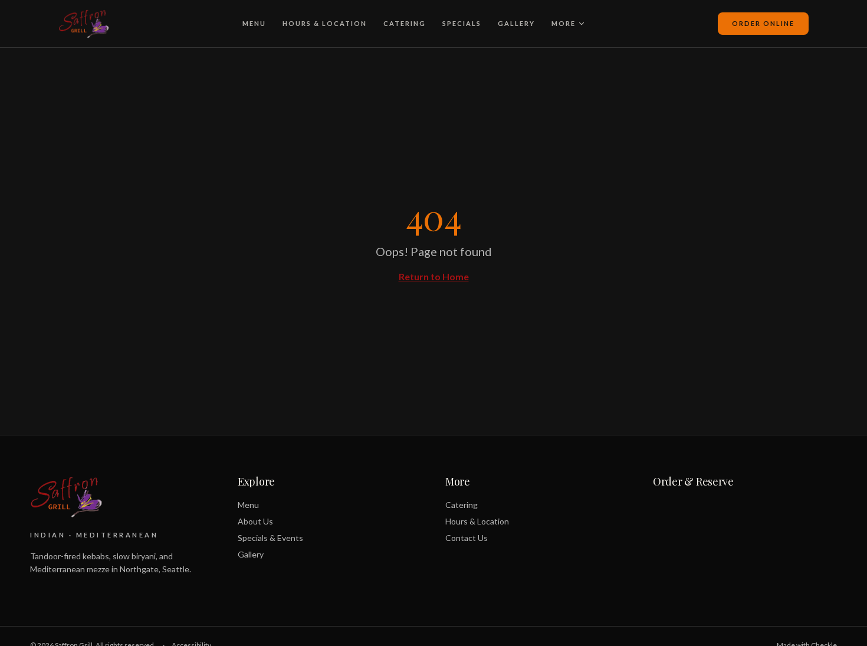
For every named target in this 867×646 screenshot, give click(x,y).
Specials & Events (270, 538)
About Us (255, 521)
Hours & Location (325, 23)
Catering (404, 23)
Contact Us (466, 538)
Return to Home (434, 276)
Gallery (516, 23)
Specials (461, 23)
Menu (254, 23)
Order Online (763, 23)
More (563, 23)
